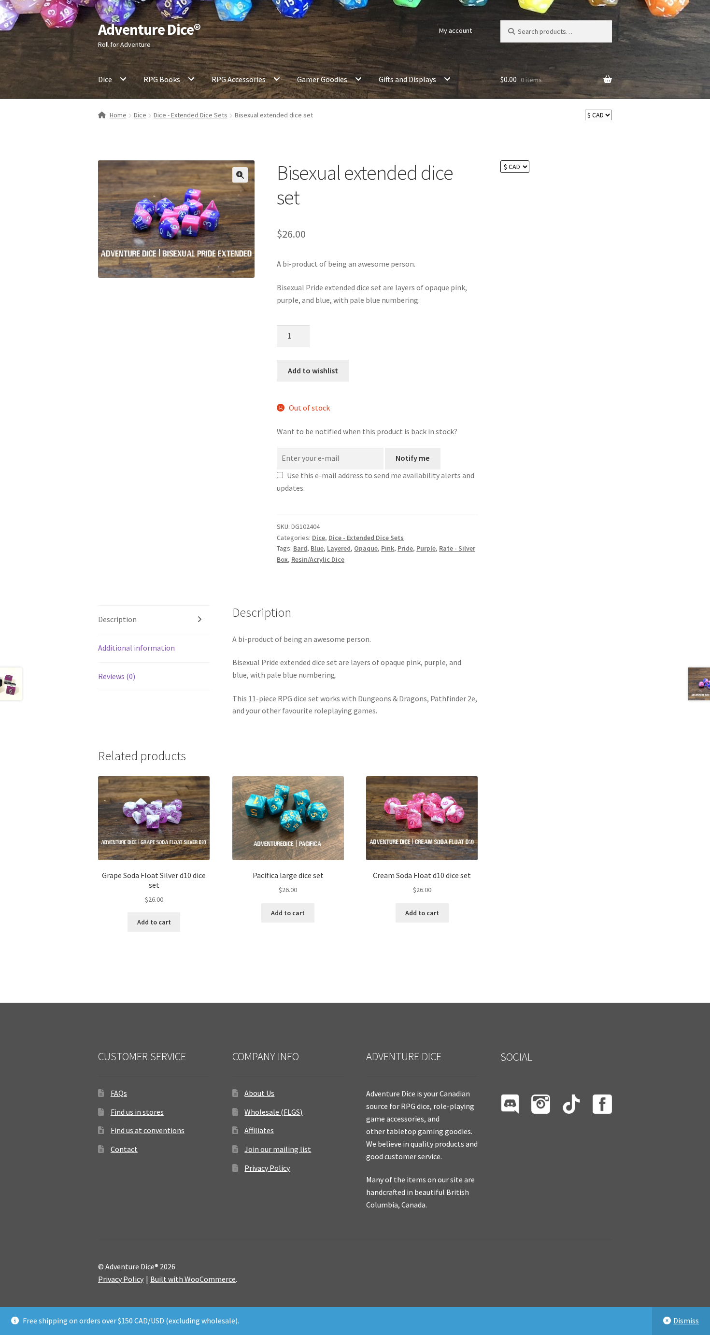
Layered (339, 548)
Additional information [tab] (136, 648)
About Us (259, 1093)
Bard (300, 548)
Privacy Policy (267, 1168)
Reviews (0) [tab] (116, 676)
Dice (105, 79)
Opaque (366, 548)
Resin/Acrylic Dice (317, 559)
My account (455, 30)
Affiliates (259, 1130)
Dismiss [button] (686, 1320)
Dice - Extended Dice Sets (190, 115)
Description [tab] (117, 619)
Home (118, 115)
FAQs (119, 1093)
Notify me (412, 458)
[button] (240, 175)
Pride (405, 548)
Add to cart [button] (154, 922)
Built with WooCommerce (193, 1279)
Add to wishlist (313, 370)
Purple (426, 548)
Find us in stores (137, 1112)
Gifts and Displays (407, 79)
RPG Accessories (239, 79)
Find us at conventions (148, 1130)
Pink (387, 548)
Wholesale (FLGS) (273, 1112)
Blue (317, 548)
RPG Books (161, 79)
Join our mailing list (277, 1149)
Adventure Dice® (149, 29)
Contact (124, 1149)
